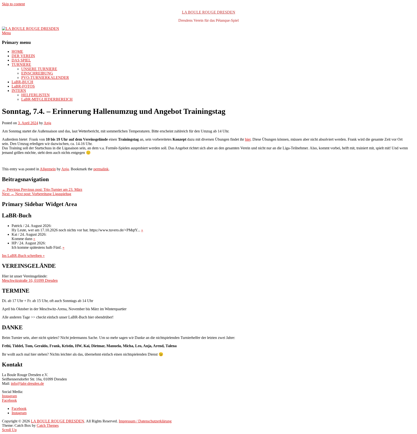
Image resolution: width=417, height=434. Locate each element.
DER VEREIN (23, 56)
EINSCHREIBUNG (37, 73)
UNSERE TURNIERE (39, 69)
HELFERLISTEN (35, 95)
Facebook (9, 400)
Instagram (9, 396)
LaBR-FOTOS (23, 86)
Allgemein (48, 169)
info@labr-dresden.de (27, 383)
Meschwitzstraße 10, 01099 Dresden (30, 280)
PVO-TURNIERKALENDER (45, 78)
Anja (47, 123)
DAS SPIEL (21, 60)
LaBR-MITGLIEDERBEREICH (47, 99)
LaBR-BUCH (22, 82)
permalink (101, 169)
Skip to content (13, 4)
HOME (17, 51)
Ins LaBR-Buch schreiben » (23, 256)
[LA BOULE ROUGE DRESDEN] (30, 29)
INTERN (19, 91)
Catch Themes (48, 425)
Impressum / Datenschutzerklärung (145, 421)
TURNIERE (21, 64)
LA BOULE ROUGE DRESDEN (208, 12)
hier (247, 139)
